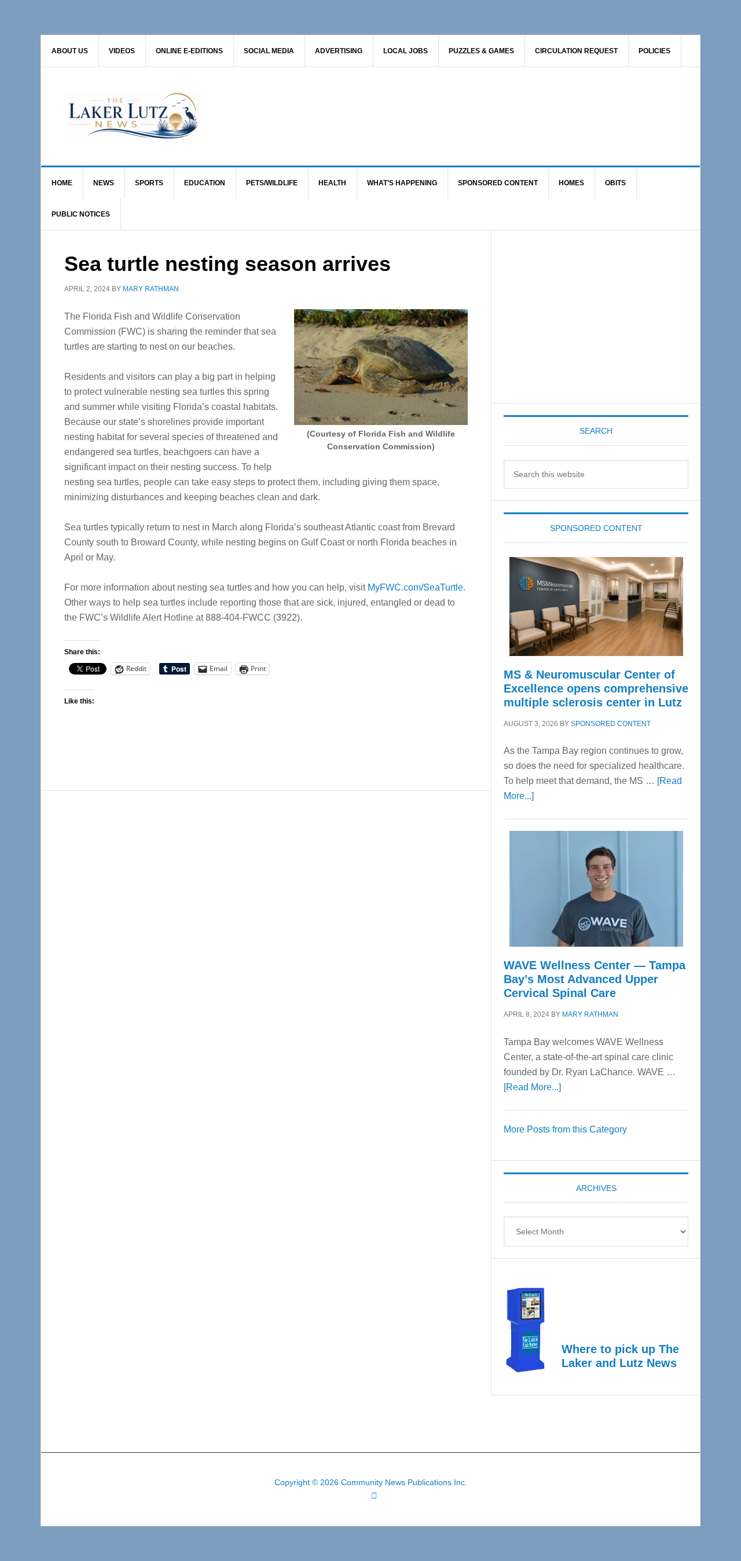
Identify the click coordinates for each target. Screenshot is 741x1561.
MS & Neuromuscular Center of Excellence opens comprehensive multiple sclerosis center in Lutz (596, 688)
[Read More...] (532, 1087)
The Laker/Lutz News (400, 116)
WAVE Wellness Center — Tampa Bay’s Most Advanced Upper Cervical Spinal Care (594, 979)
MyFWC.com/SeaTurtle (415, 587)
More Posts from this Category (565, 1129)
